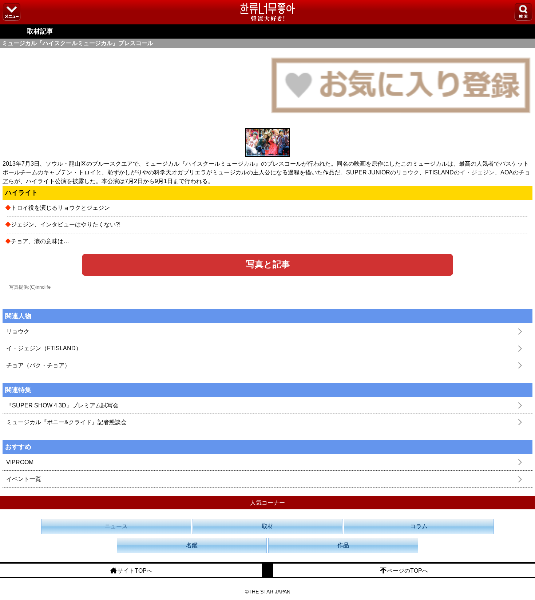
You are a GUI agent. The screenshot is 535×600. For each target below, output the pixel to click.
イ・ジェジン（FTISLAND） (44, 348)
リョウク (407, 172)
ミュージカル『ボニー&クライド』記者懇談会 (66, 422)
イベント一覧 (23, 479)
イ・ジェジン (477, 172)
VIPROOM (19, 462)
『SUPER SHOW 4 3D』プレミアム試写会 (62, 405)
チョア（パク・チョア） (38, 365)
